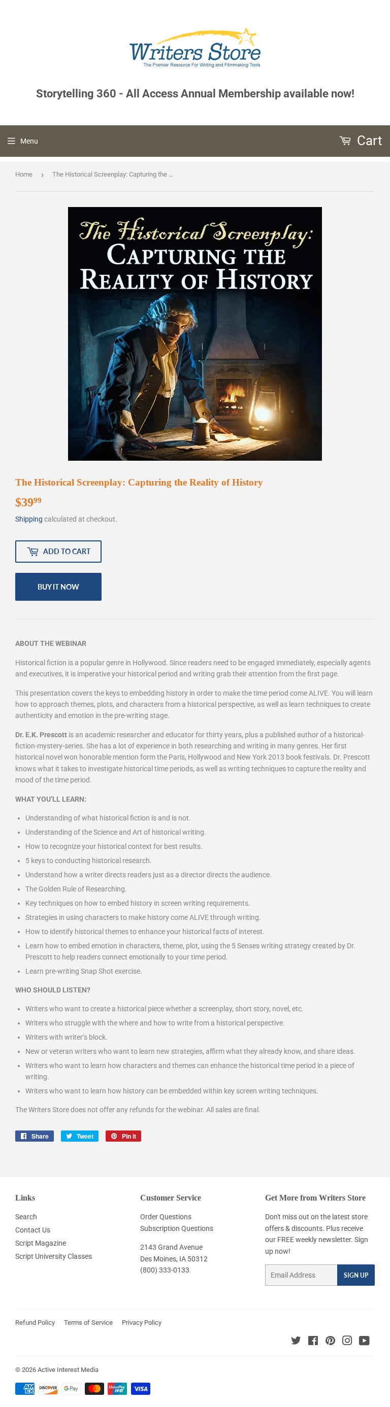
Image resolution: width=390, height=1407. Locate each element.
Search (26, 1217)
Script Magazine (40, 1243)
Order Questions (165, 1217)
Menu (29, 141)
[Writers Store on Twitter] (296, 1342)
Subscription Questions (176, 1228)
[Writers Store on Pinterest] (330, 1342)
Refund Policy (35, 1322)
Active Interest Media (68, 1370)
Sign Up (356, 1275)
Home (23, 174)
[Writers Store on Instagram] (347, 1342)
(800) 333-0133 (164, 1270)
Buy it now (58, 586)
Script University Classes (53, 1256)
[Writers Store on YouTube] (364, 1342)
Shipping (29, 519)
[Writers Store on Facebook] (313, 1342)
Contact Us (32, 1230)
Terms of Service (88, 1322)
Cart (368, 140)
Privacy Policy (141, 1322)
